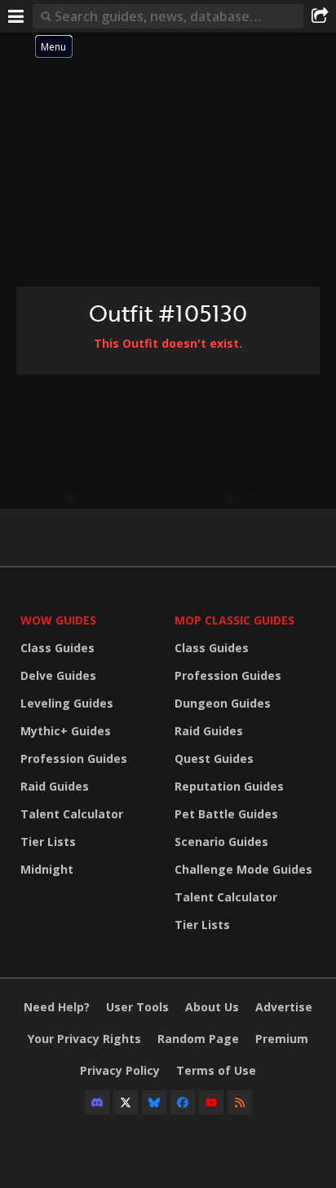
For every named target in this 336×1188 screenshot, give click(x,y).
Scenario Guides (221, 841)
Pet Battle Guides (226, 814)
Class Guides (57, 647)
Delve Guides (58, 675)
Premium (281, 1038)
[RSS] (240, 1102)
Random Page (198, 1038)
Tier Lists (48, 841)
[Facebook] (182, 1102)
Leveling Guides (66, 703)
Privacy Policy (120, 1070)
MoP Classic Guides (234, 620)
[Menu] (16, 16)
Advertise (283, 1007)
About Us (212, 1007)
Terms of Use (216, 1070)
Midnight (46, 869)
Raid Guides (54, 786)
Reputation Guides (229, 786)
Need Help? (57, 1007)
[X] (125, 1102)
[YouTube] (211, 1102)
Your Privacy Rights (84, 1038)
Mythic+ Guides (65, 731)
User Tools (137, 1007)
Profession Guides (73, 758)
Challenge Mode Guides (243, 869)
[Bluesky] (154, 1102)
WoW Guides (58, 620)
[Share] (319, 16)
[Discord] (97, 1102)
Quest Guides (214, 758)
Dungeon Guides (223, 703)
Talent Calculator (71, 814)
